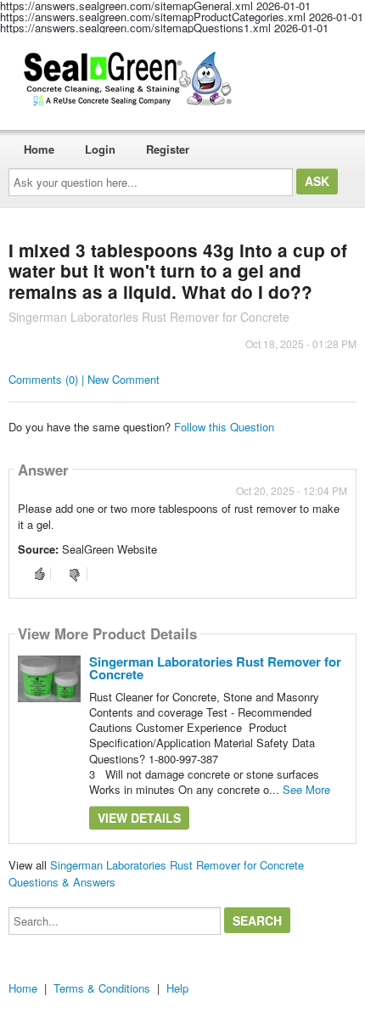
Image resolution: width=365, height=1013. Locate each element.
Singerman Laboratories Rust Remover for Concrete (215, 668)
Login (100, 149)
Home (39, 149)
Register (167, 149)
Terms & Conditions (101, 988)
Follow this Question (224, 427)
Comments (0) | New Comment (84, 379)
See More (306, 789)
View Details (139, 817)
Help (177, 988)
